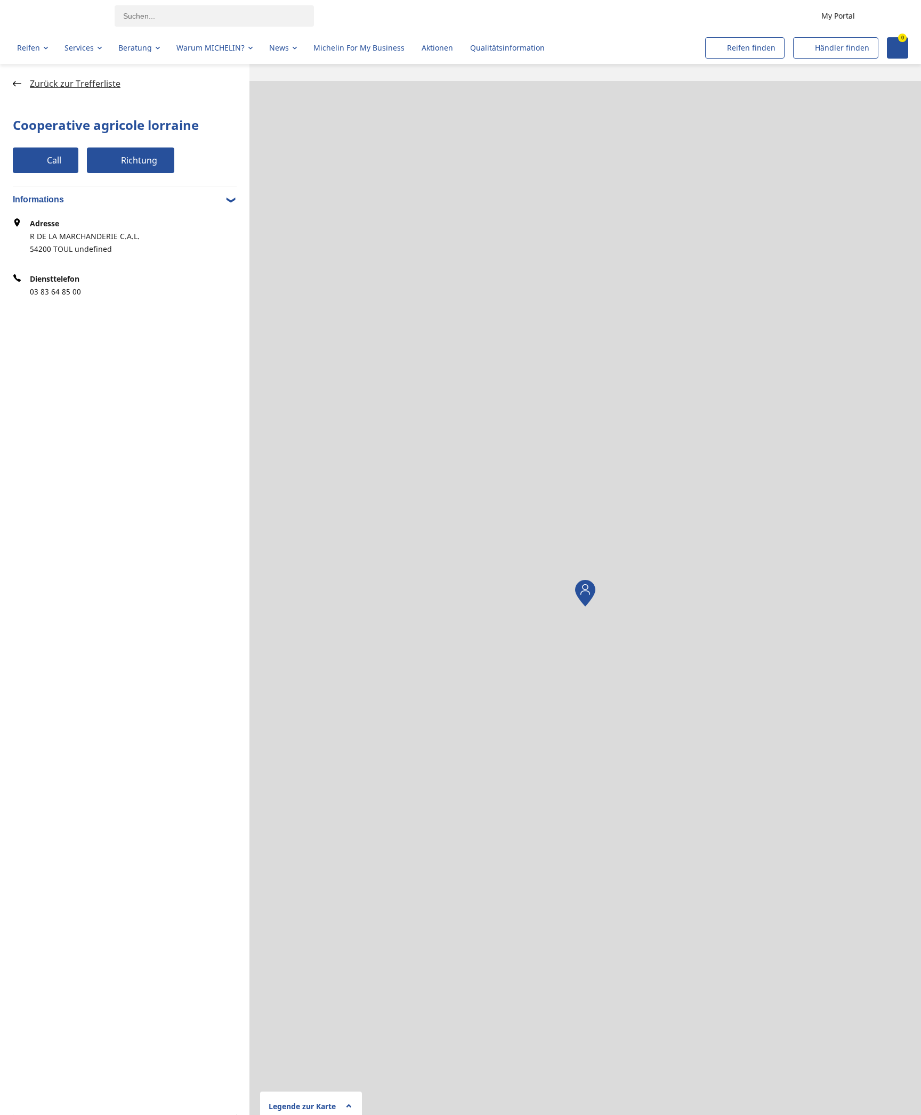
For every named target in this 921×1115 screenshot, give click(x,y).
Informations (38, 199)
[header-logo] (59, 16)
